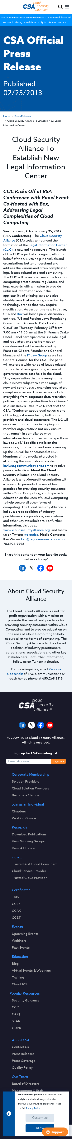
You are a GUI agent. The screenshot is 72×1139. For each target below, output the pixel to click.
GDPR (16, 1028)
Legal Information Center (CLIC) (35, 247)
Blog (15, 963)
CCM (15, 1007)
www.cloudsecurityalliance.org (26, 530)
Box (20, 314)
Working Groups (24, 818)
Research (19, 827)
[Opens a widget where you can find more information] (55, 1132)
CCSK (16, 904)
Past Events (21, 947)
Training (18, 977)
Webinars (19, 940)
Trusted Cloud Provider (29, 878)
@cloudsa (31, 534)
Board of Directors (25, 1084)
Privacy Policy (33, 1108)
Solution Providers (25, 781)
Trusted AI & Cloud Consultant (35, 864)
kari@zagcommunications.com (26, 465)
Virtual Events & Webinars (31, 970)
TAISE (16, 897)
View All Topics (23, 848)
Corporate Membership (30, 774)
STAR (16, 1021)
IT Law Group (37, 355)
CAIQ (16, 1014)
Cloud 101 (19, 984)
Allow (40, 1128)
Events (17, 927)
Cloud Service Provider (29, 871)
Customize (40, 1117)
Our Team (20, 1077)
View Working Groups (28, 841)
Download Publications (29, 834)
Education (20, 957)
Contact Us (20, 1047)
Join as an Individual (28, 804)
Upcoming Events (25, 934)
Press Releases (22, 116)
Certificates (21, 890)
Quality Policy (22, 1067)
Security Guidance (26, 1000)
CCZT (16, 917)
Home (6, 116)
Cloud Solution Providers (30, 788)
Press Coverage (24, 1061)
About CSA (21, 1040)
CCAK (16, 911)
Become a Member (26, 795)
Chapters (19, 811)
